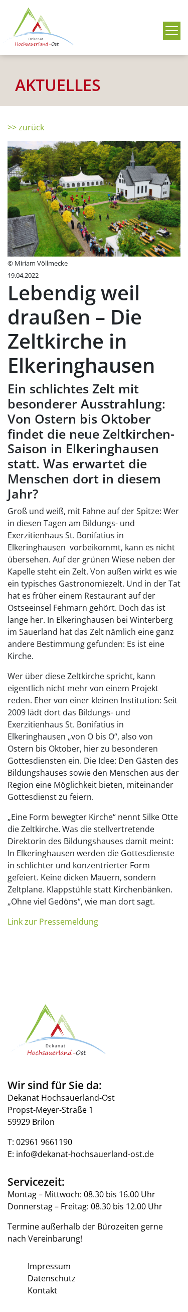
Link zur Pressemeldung (53, 921)
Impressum (49, 1266)
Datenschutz (52, 1278)
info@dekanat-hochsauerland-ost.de (85, 1154)
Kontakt (42, 1290)
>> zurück (26, 127)
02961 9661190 (44, 1141)
